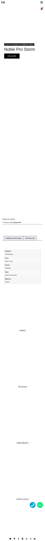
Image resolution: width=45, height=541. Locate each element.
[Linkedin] (22, 538)
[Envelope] (10, 538)
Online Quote (22, 499)
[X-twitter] (30, 538)
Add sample (11, 56)
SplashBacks (22, 443)
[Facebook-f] (18, 538)
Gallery (22, 330)
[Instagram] (26, 538)
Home (7, 44)
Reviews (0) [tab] (30, 238)
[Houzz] (34, 538)
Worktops (22, 387)
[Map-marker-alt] (14, 538)
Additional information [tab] (14, 238)
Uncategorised (16, 44)
